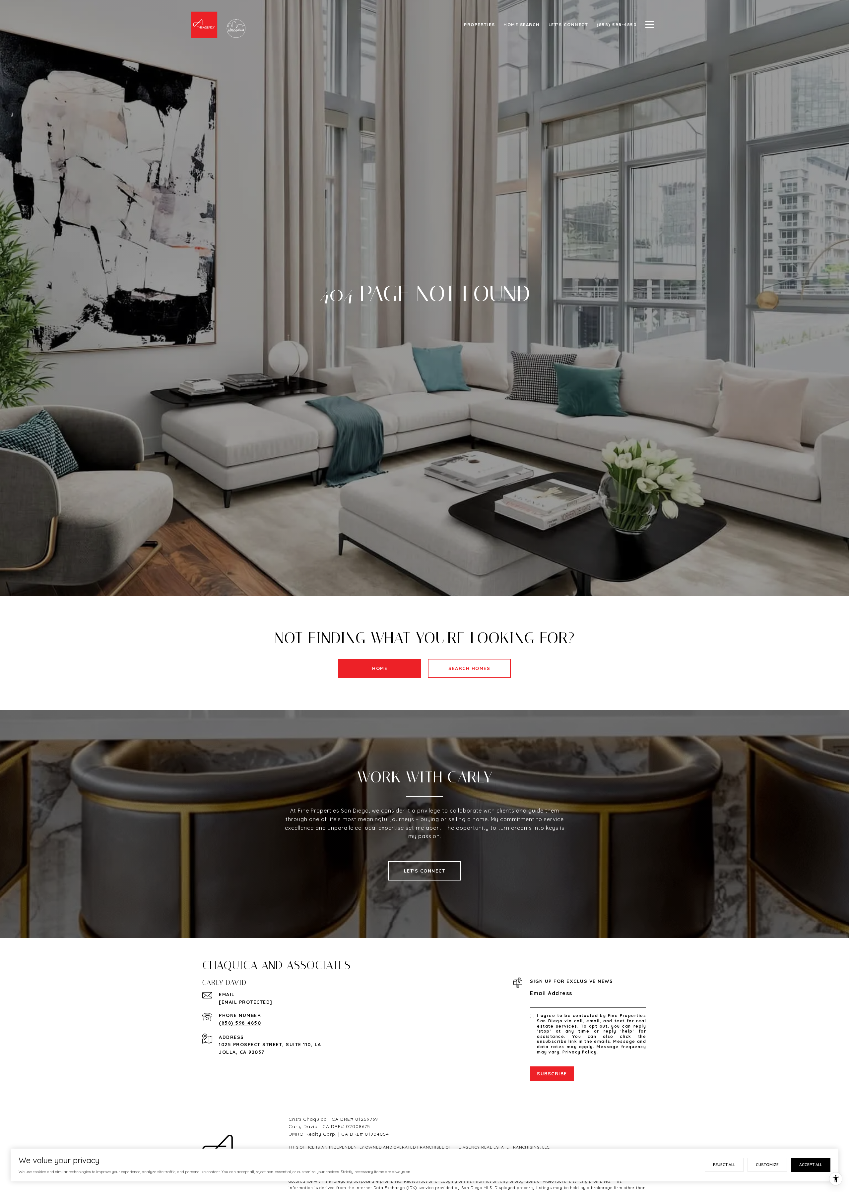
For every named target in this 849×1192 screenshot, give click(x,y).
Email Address (551, 993)
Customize (767, 1164)
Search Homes (469, 668)
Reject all (724, 1164)
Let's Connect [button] (424, 871)
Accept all (810, 1164)
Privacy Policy (579, 1052)
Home (379, 668)
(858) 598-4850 (240, 1023)
